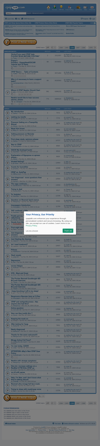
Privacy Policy (31, 226)
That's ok (68, 231)
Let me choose (32, 231)
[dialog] (50, 223)
